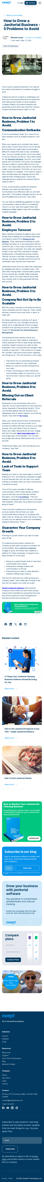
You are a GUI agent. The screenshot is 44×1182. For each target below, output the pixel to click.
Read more (9, 688)
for (24, 416)
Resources (6, 1052)
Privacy (4, 1178)
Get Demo (32, 3)
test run (24, 580)
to (24, 497)
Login (21, 3)
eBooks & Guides (8, 1064)
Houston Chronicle (15, 159)
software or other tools (11, 209)
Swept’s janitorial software (13, 588)
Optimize (5, 1039)
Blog (4, 1061)
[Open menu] (40, 3)
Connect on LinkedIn (33, 38)
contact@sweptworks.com (12, 1100)
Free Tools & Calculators (11, 1058)
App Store (6, 1078)
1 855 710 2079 (8, 1104)
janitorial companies (28, 548)
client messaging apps (26, 433)
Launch (5, 1036)
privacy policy (19, 872)
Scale (4, 1042)
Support (5, 1055)
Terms (10, 1178)
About (4, 1075)
